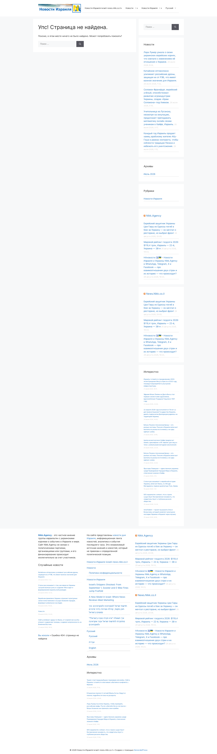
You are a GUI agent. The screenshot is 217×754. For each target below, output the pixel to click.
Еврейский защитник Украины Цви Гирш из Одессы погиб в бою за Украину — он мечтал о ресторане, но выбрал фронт (156, 546)
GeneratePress (140, 750)
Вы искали (43, 635)
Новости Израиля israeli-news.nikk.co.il (103, 8)
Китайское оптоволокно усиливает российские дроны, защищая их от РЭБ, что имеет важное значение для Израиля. (58, 574)
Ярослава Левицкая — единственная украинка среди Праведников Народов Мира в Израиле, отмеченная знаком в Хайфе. (161, 471)
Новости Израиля (149, 8)
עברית (92, 642)
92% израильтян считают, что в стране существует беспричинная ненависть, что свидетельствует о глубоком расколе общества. (105, 732)
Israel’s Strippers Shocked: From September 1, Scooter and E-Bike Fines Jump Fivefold (108, 587)
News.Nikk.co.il (155, 293)
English (92, 648)
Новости (129, 8)
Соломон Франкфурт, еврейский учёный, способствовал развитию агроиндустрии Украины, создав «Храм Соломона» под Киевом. (160, 96)
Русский (169, 8)
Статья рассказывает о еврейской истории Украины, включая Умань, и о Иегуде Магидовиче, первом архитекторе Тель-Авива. (161, 484)
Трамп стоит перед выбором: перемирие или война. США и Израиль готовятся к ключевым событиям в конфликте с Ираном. (108, 682)
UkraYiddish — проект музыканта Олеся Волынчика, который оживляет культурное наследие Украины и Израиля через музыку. (160, 512)
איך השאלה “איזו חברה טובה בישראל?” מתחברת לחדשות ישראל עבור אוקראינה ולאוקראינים (107, 621)
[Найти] (80, 44)
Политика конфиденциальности (105, 573)
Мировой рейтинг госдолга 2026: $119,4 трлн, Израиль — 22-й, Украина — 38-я (161, 245)
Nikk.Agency (153, 215)
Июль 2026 (149, 174)
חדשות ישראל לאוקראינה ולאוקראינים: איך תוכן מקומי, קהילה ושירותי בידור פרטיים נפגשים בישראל (108, 609)
